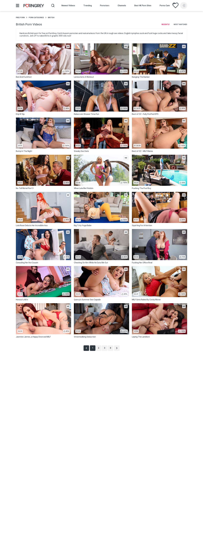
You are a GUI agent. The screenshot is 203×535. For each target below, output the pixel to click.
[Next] (117, 348)
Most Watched (180, 24)
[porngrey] (33, 5)
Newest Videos (68, 5)
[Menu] (17, 5)
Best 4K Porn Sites (142, 5)
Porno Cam (165, 5)
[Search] (53, 5)
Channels (122, 5)
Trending (87, 5)
